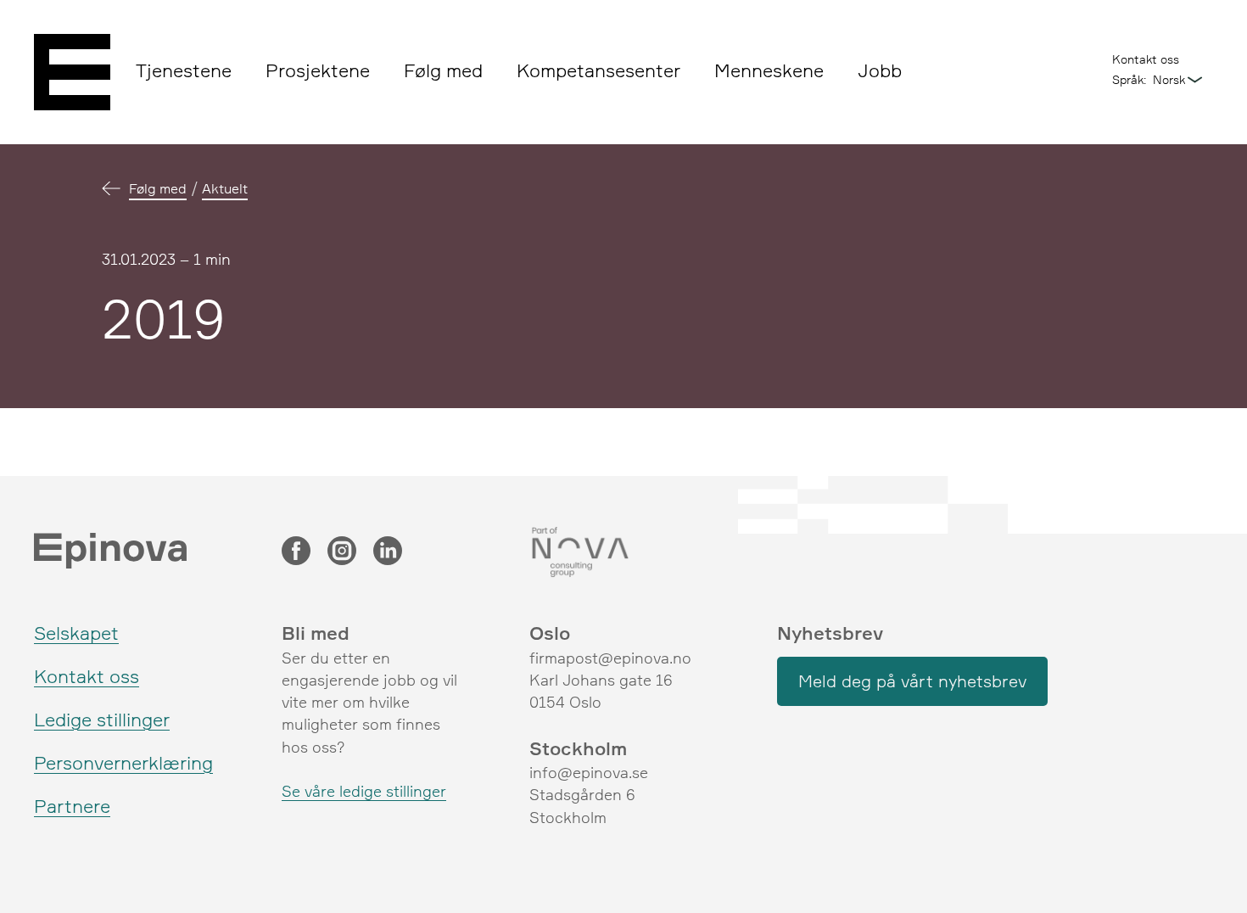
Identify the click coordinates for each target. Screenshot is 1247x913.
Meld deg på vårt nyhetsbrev (912, 681)
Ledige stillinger (102, 719)
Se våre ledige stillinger (364, 790)
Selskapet (76, 632)
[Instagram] (341, 552)
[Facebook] (296, 552)
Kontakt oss (1145, 59)
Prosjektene (318, 70)
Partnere (72, 805)
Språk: (1129, 79)
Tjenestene (184, 70)
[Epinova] (72, 72)
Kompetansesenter (598, 70)
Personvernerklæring (123, 762)
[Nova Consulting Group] (623, 552)
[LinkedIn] (387, 552)
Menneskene (769, 70)
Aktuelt (225, 188)
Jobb (880, 70)
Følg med (443, 70)
